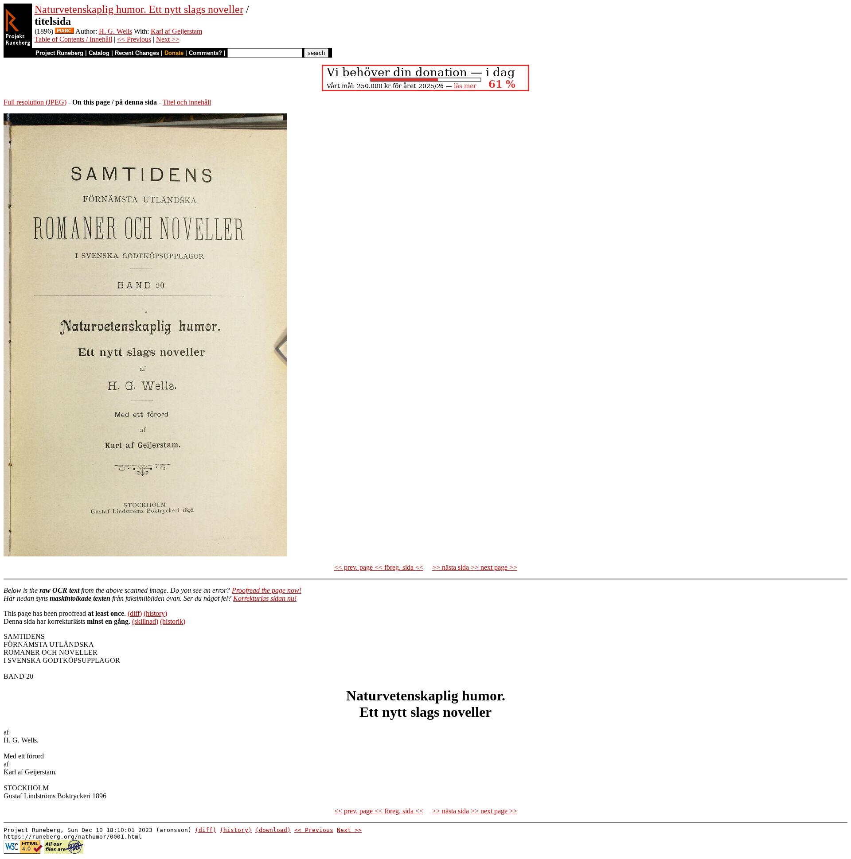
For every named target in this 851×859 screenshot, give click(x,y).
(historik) (172, 621)
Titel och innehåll (187, 102)
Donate (173, 53)
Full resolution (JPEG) (35, 102)
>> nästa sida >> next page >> (474, 567)
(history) (155, 613)
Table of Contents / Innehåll (73, 39)
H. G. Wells (115, 31)
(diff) (135, 613)
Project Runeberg (59, 53)
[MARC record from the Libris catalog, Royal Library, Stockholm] (64, 31)
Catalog (99, 53)
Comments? (205, 53)
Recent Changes (137, 53)
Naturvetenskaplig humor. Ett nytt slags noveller (139, 9)
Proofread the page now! (266, 590)
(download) (273, 830)
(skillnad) (145, 621)
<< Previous (134, 39)
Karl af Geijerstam (176, 31)
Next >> (168, 39)
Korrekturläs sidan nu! (265, 598)
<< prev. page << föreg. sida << (378, 567)
